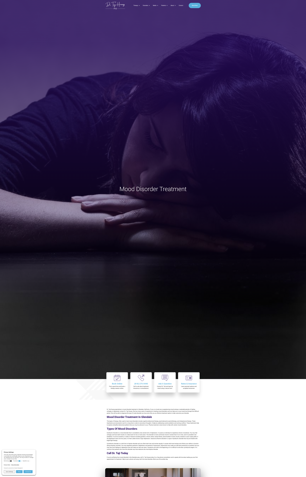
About (172, 5)
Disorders (145, 5)
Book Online (117, 384)
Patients (163, 5)
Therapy (135, 5)
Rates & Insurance (189, 384)
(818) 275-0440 (141, 384)
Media (154, 5)
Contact (181, 5)
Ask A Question (165, 384)
